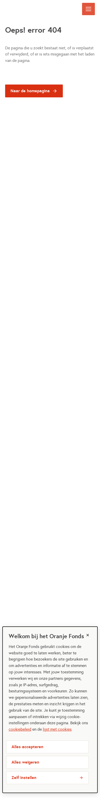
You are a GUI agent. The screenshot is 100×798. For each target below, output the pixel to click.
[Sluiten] (87, 635)
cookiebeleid (20, 729)
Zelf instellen (24, 777)
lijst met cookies (57, 729)
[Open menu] (88, 9)
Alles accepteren (27, 746)
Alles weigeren (25, 762)
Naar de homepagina (30, 91)
